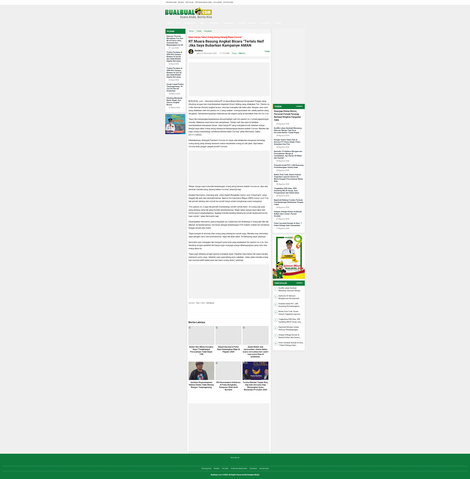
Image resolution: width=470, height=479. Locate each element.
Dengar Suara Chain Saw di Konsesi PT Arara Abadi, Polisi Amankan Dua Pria (287, 142)
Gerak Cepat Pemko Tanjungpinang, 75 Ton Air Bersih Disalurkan (175, 87)
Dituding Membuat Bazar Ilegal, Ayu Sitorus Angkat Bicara (174, 101)
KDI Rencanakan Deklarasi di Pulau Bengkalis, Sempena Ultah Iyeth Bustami (228, 386)
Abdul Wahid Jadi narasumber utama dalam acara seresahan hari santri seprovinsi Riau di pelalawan (255, 352)
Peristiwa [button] (266, 23)
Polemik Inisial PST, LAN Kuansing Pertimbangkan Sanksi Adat (289, 166)
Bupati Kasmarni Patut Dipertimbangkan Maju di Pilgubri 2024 (228, 349)
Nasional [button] (214, 23)
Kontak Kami (228, 2)
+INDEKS (299, 106)
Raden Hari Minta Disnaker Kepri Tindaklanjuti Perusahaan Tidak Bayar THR (201, 350)
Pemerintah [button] (189, 23)
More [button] (278, 23)
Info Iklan (190, 2)
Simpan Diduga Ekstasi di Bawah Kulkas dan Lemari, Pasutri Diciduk (288, 214)
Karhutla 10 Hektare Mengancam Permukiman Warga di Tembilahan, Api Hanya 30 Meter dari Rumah (288, 154)
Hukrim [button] (252, 23)
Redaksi (181, 2)
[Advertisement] (229, 79)
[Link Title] (226, 462)
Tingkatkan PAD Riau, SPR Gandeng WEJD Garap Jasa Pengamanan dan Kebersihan (286, 190)
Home (170, 23)
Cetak (267, 51)
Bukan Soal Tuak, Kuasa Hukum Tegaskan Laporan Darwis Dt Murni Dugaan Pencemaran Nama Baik (288, 177)
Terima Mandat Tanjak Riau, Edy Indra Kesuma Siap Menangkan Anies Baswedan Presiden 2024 (255, 386)
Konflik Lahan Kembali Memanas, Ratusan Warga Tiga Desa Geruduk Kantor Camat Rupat (288, 130)
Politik (242, 23)
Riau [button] (202, 23)
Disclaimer (217, 2)
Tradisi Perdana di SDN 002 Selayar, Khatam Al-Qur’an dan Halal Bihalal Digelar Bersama (174, 72)
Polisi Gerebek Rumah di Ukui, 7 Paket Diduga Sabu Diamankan (288, 224)
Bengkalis (208, 31)
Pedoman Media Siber (203, 2)
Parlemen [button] (229, 23)
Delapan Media (253, 475)
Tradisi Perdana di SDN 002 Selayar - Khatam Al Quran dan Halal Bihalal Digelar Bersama (174, 56)
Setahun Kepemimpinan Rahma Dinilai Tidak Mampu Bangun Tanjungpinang (201, 384)
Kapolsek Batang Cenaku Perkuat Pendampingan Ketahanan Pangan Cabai (288, 202)
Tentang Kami (171, 2)
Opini (178, 23)
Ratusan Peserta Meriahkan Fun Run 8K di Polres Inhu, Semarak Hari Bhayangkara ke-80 (174, 40)
